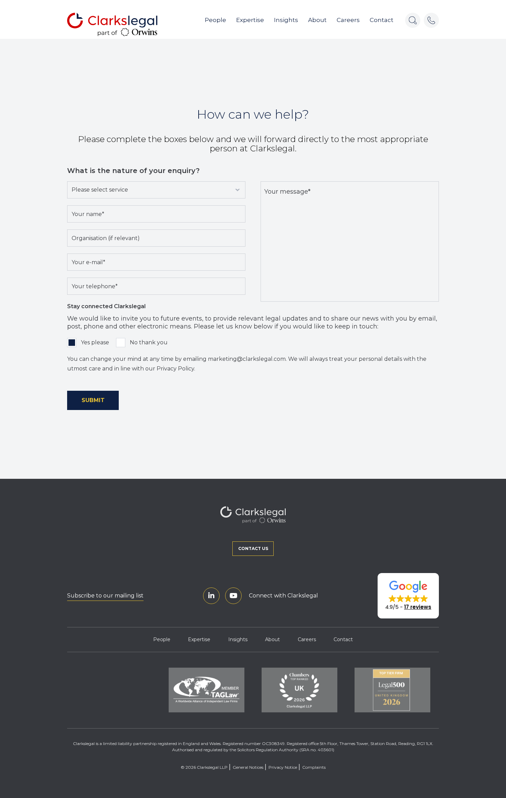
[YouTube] (233, 595)
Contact (381, 20)
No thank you (149, 342)
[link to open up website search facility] (412, 20)
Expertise (250, 20)
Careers (348, 20)
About (317, 20)
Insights (286, 20)
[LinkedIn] (211, 595)
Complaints (314, 767)
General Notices (248, 767)
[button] (408, 595)
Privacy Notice (282, 767)
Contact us (253, 548)
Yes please (95, 342)
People (215, 20)
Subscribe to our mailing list (105, 595)
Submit (93, 400)
